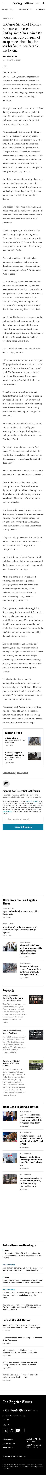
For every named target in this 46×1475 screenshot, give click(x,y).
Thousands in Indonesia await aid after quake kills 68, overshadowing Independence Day (31, 949)
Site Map (6, 1420)
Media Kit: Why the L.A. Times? (33, 1440)
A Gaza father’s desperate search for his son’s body (15, 740)
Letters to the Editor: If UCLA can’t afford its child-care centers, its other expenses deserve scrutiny (22, 1255)
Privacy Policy (7, 811)
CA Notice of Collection (14, 1466)
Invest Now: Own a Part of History (33, 1446)
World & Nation (9, 18)
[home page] (23, 3)
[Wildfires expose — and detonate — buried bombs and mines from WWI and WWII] (10, 1137)
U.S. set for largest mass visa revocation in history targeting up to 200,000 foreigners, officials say (31, 1119)
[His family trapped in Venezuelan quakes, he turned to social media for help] (34, 756)
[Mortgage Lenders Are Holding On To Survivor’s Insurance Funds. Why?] (36, 999)
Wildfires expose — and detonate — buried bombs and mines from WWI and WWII (31, 1140)
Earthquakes (7, 9)
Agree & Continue (23, 827)
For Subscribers (9, 1265)
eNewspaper (8, 1439)
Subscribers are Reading (18, 1245)
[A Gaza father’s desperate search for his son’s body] (34, 741)
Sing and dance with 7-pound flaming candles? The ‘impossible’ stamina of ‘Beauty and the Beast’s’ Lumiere (22, 1307)
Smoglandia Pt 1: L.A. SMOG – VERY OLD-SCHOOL (11, 1063)
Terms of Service (32, 801)
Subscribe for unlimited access (14, 1416)
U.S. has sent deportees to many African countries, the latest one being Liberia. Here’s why (31, 1182)
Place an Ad (8, 1448)
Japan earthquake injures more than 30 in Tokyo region (20, 913)
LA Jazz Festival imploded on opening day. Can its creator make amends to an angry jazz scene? (22, 1295)
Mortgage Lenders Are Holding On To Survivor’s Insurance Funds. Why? (13, 998)
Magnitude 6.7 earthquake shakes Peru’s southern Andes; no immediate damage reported (20, 930)
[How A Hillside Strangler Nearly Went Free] (36, 1035)
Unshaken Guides (25, 9)
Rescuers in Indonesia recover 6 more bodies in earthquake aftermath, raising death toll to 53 (30, 970)
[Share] (5, 67)
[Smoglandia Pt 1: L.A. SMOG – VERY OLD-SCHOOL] (36, 1065)
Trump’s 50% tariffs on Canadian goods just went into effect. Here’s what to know (31, 1161)
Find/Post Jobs (9, 1443)
